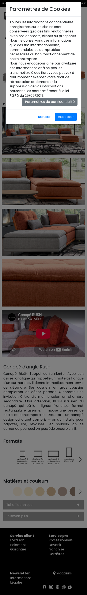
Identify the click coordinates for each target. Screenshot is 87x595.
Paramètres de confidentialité (50, 101)
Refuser (44, 116)
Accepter (66, 116)
